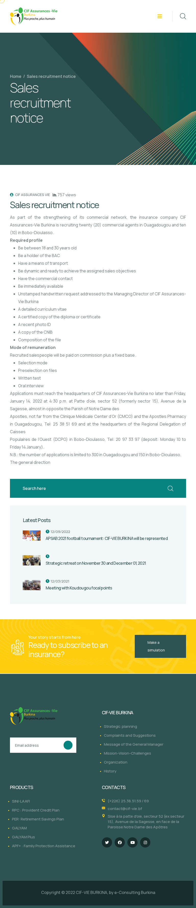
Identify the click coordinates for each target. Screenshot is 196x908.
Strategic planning (120, 726)
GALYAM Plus (23, 837)
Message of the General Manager (133, 744)
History (110, 771)
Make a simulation (156, 646)
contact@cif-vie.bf (125, 808)
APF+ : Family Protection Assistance (43, 846)
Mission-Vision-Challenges (127, 753)
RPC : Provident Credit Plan (35, 810)
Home (15, 76)
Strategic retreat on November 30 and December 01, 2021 (96, 563)
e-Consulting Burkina (134, 892)
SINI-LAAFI (21, 801)
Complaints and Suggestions (130, 735)
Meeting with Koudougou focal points (79, 588)
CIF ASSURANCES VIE (32, 194)
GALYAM (19, 828)
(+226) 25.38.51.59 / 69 (128, 801)
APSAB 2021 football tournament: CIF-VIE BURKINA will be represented (107, 538)
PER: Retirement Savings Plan (38, 819)
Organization (115, 762)
